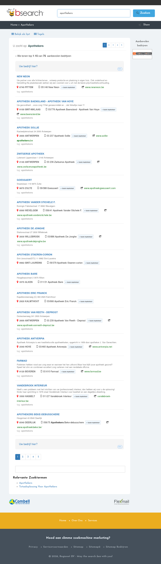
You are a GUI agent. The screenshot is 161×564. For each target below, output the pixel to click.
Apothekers (25, 483)
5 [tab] (121, 45)
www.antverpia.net (102, 346)
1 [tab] (104, 45)
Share (146, 25)
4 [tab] (117, 45)
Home (62, 520)
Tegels (40, 34)
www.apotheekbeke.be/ (29, 427)
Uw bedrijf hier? (28, 66)
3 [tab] (113, 45)
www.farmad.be (92, 371)
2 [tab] (108, 45)
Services (92, 520)
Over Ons (77, 520)
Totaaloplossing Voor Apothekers (38, 486)
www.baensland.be (30, 114)
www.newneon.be (94, 87)
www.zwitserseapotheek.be (31, 166)
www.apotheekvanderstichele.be (34, 215)
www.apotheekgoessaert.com (100, 188)
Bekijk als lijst (22, 34)
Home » (15, 25)
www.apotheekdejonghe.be (31, 241)
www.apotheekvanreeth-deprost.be (35, 325)
